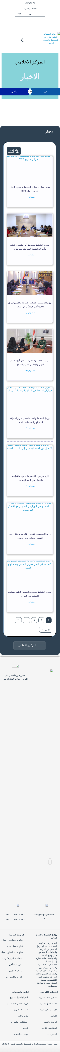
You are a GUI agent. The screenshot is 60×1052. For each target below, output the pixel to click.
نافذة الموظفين (31, 8)
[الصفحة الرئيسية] (51, 38)
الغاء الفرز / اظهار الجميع (13, 151)
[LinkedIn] (25, 22)
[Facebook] (35, 22)
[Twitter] (30, 22)
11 (18, 620)
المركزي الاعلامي (27, 645)
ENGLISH (31, 3)
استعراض (31, 197)
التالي (47, 629)
